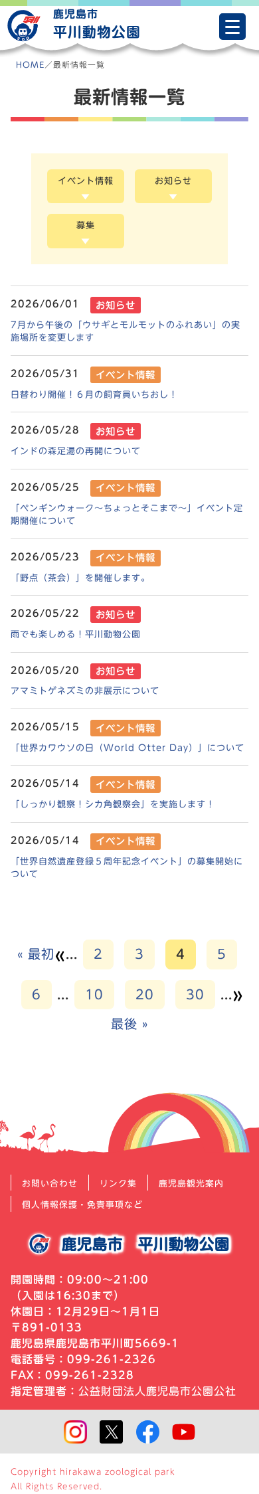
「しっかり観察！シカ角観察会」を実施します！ (113, 804)
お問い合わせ (50, 1183)
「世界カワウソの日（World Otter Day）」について (127, 747)
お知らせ (173, 180)
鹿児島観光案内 (191, 1183)
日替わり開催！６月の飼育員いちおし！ (94, 394)
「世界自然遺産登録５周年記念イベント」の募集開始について (127, 868)
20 (144, 994)
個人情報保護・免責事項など (82, 1205)
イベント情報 (86, 180)
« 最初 (35, 954)
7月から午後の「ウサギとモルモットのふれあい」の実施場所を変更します (125, 331)
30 (195, 994)
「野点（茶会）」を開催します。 (80, 577)
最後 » (129, 1023)
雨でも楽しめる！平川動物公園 (76, 634)
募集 (85, 225)
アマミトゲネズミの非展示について (85, 690)
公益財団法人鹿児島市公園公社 (157, 1391)
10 (94, 994)
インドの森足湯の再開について (76, 451)
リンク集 (118, 1183)
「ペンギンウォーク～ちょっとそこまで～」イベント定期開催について (127, 514)
